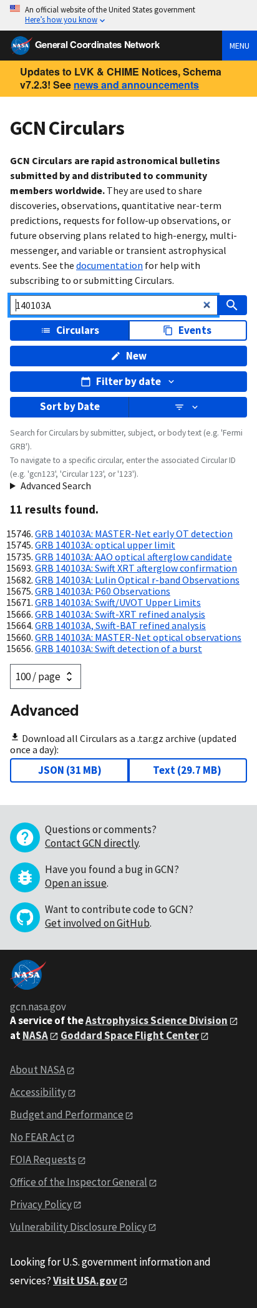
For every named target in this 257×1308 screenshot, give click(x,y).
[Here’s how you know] (128, 15)
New (136, 356)
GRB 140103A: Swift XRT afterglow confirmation (136, 568)
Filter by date (128, 381)
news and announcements (136, 84)
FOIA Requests (43, 1159)
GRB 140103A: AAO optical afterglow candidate (133, 556)
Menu (240, 45)
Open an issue (76, 883)
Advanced (44, 709)
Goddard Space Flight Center (130, 1035)
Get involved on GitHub (97, 923)
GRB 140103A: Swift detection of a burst (118, 648)
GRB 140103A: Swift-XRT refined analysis (120, 614)
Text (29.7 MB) (187, 770)
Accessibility (38, 1092)
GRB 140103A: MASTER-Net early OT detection (134, 533)
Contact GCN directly (91, 843)
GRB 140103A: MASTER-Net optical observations (138, 637)
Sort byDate (70, 406)
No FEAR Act (37, 1137)
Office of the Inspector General (78, 1182)
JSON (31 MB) (70, 770)
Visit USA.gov (85, 1280)
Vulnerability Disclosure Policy (78, 1227)
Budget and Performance (67, 1114)
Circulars (77, 330)
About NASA (37, 1069)
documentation (109, 265)
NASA (35, 1035)
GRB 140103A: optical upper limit (105, 545)
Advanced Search (56, 485)
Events (194, 330)
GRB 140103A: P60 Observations (102, 591)
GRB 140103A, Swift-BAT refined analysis (120, 625)
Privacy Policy (41, 1204)
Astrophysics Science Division (156, 1020)
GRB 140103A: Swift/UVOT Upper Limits (118, 602)
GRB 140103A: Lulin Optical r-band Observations (137, 579)
